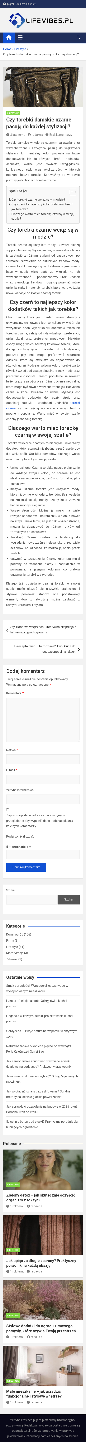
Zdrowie (12, 959)
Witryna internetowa (20, 790)
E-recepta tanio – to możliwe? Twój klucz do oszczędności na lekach (45, 649)
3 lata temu (17, 134)
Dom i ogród (14, 934)
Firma (10, 940)
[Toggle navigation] (20, 37)
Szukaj (10, 890)
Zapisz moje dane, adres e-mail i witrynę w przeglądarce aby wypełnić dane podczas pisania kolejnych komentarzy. (39, 820)
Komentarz (15, 693)
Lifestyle (13, 113)
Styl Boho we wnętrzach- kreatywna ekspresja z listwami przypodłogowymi (43, 629)
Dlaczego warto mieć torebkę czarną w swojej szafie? (42, 216)
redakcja (37, 134)
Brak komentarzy (60, 134)
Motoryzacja (14, 953)
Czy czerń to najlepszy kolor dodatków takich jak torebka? (42, 207)
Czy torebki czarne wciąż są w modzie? (38, 199)
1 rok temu (17, 1206)
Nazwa (12, 750)
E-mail (11, 770)
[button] (70, 192)
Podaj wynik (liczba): (20, 836)
